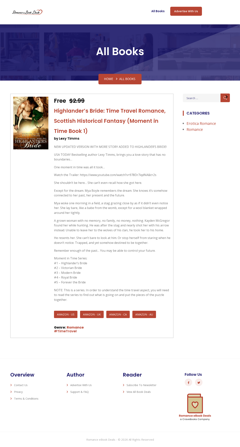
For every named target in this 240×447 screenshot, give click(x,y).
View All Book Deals (139, 392)
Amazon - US (65, 314)
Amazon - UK (92, 314)
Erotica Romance (201, 123)
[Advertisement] (206, 197)
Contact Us (21, 385)
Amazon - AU (144, 314)
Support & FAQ (79, 392)
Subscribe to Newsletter (141, 385)
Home (108, 79)
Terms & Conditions (26, 398)
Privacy (18, 392)
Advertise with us (186, 11)
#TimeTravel (65, 331)
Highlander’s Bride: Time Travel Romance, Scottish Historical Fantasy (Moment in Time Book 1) (110, 121)
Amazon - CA (118, 314)
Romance (75, 327)
